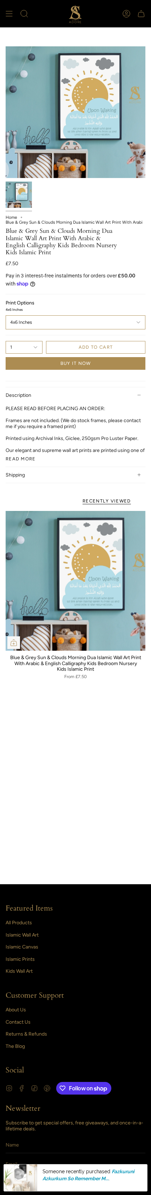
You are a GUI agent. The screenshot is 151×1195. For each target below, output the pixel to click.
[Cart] (141, 13)
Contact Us (18, 1022)
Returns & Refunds (26, 1034)
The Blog (15, 1046)
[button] (24, 13)
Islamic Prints (20, 959)
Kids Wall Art (19, 971)
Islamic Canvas (22, 947)
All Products (19, 923)
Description (18, 395)
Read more (21, 458)
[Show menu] (9, 13)
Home (11, 217)
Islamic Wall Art (22, 935)
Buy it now (75, 363)
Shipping (15, 475)
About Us (16, 1010)
